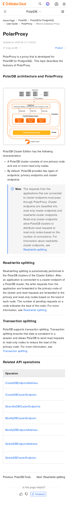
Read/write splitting (35, 249)
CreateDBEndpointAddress (21, 383)
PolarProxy (26, 23)
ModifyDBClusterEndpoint (20, 418)
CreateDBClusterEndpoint (20, 394)
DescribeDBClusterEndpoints (22, 406)
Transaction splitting (15, 351)
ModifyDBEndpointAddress (21, 430)
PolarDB (22, 20)
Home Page (9, 20)
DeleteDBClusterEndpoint (20, 457)
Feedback (40, 494)
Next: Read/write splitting (51, 477)
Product (59, 47)
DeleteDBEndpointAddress (21, 444)
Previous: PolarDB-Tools (17, 477)
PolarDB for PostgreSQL (42, 20)
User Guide (12, 23)
